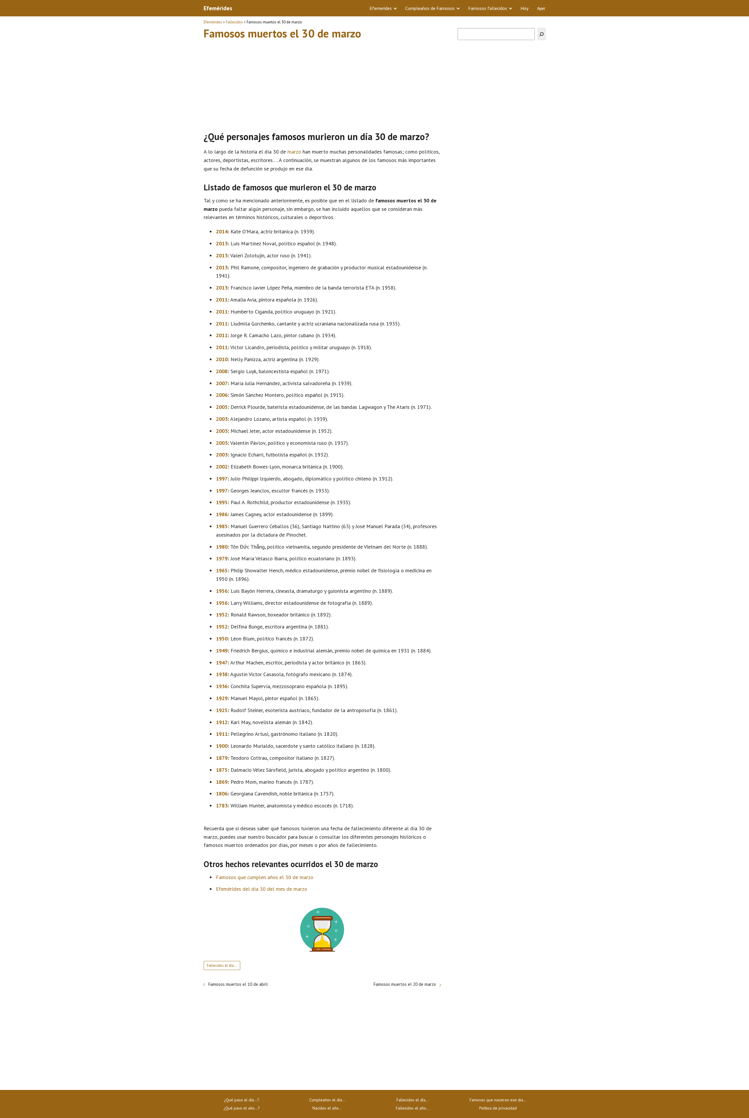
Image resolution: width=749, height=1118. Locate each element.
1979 (222, 558)
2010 (222, 359)
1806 (222, 793)
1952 (222, 614)
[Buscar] (541, 34)
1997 (222, 478)
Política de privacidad (498, 1108)
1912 (222, 722)
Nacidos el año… (327, 1108)
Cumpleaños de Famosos (430, 8)
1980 (222, 546)
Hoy (524, 8)
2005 (222, 407)
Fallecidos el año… (412, 1108)
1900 (222, 746)
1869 (222, 781)
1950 (222, 638)
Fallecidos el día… (222, 965)
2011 (222, 299)
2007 (222, 383)
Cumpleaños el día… (327, 1100)
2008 (222, 371)
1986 (222, 514)
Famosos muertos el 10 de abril (238, 984)
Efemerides (381, 8)
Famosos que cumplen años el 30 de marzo (264, 877)
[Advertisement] (322, 83)
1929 (222, 698)
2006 (222, 395)
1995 (222, 502)
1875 (222, 769)
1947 (222, 662)
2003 (222, 419)
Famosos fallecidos (487, 8)
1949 (222, 650)
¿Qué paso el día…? (241, 1100)
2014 (222, 231)
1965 (222, 570)
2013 (222, 243)
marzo (294, 151)
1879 (222, 757)
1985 (222, 526)
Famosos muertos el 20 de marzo (405, 984)
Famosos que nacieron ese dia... (498, 1100)
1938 (222, 674)
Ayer (541, 8)
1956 (222, 591)
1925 (222, 710)
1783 (222, 805)
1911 (222, 734)
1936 (222, 686)
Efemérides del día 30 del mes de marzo (261, 889)
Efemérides (218, 8)
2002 (222, 466)
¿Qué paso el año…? (242, 1108)
